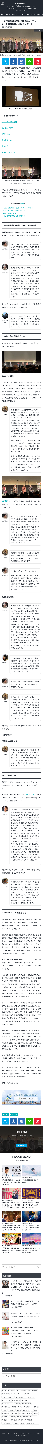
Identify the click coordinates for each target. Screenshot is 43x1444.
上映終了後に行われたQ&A (14, 211)
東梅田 (13, 1416)
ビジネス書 (37, 14)
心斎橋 (23, 1413)
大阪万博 (26, 1410)
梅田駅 (26, 1416)
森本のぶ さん (29, 795)
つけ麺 (35, 1390)
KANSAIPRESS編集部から (14, 216)
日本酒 (30, 1413)
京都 (14, 1407)
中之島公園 (7, 1407)
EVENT (6, 1114)
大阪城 (35, 1410)
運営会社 (25, 1435)
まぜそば (6, 1394)
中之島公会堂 (27, 1403)
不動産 (18, 1403)
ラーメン (25, 1400)
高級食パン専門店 (33, 1423)
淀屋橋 (5, 1420)
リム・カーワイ (8, 1403)
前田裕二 (27, 1407)
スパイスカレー (21, 1397)
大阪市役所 (7, 1413)
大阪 (19, 1410)
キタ (28, 1394)
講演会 (16, 1423)
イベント (22, 14)
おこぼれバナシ (9, 213)
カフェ (14, 1394)
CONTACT (17, 1435)
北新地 (36, 1407)
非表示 (22, 203)
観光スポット (7, 1423)
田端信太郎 (14, 1420)
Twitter (22, 1146)
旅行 (2, 14)
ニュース (14, 14)
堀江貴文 (12, 1410)
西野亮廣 (29, 1420)
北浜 (5, 1410)
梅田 (19, 1416)
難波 (23, 1423)
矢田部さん (6, 501)
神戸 (22, 1420)
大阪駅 (15, 1413)
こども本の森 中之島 (24, 1390)
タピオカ (32, 1397)
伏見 (21, 1407)
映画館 (5, 1416)
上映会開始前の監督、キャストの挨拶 (18, 208)
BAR (5, 1390)
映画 (36, 1413)
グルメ (8, 14)
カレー (21, 1394)
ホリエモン (16, 1400)
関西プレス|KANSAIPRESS (20, 1440)
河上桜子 (34, 1416)
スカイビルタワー (9, 1397)
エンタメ (29, 14)
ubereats (12, 1390)
